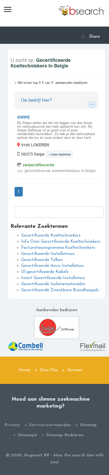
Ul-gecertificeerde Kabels (45, 272)
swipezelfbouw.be (38, 164)
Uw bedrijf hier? (36, 99)
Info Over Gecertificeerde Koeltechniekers (60, 241)
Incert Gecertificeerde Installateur (53, 278)
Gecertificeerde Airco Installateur (52, 266)
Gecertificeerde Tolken (42, 260)
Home (24, 370)
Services (74, 370)
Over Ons (49, 370)
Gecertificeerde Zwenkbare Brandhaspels (60, 290)
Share (94, 37)
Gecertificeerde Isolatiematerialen (53, 284)
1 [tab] (18, 192)
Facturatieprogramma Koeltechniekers (58, 248)
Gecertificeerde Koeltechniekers (50, 235)
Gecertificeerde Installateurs (48, 254)
